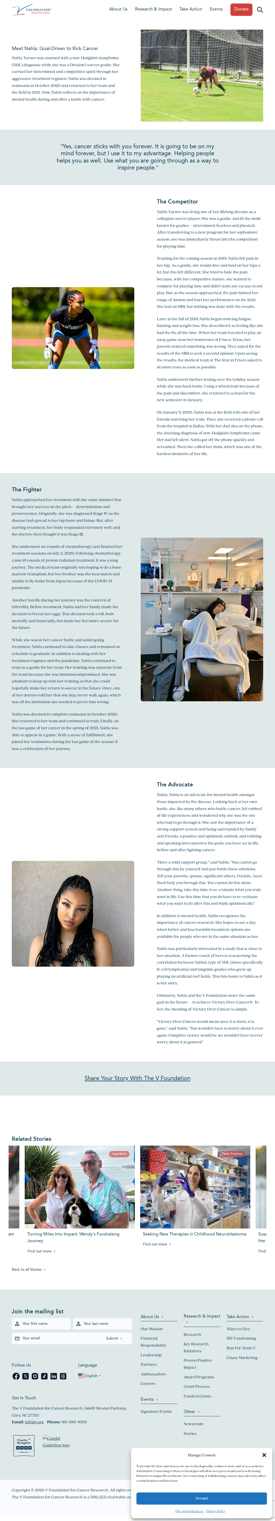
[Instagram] (35, 1379)
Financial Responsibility (154, 1341)
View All (7, 1416)
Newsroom (193, 1424)
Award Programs (199, 1377)
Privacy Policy (215, 1511)
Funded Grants (197, 1396)
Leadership (151, 1355)
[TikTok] (44, 1379)
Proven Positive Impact (198, 1363)
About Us (118, 9)
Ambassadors (153, 1374)
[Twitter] (26, 1379)
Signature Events (156, 1411)
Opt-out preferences (189, 1511)
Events (216, 9)
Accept (202, 1499)
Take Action (190, 9)
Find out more (39, 1251)
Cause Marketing (242, 1357)
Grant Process (197, 1386)
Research (192, 1334)
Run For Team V (241, 1348)
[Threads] (63, 1379)
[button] (264, 1455)
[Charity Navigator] (24, 1447)
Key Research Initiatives (196, 1347)
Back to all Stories (27, 1270)
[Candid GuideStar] (59, 1447)
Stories (190, 1433)
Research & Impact (153, 9)
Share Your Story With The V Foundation (137, 1079)
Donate (241, 9)
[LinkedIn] (54, 1379)
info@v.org (34, 1422)
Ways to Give (238, 1329)
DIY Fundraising (241, 1338)
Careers (148, 1383)
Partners (149, 1364)
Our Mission (152, 1329)
